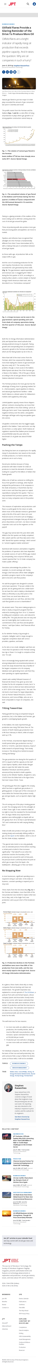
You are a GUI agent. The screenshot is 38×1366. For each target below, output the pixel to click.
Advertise (5, 1329)
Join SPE (4, 1298)
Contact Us (5, 1307)
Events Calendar (24, 1298)
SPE (20, 1294)
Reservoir (22, 1350)
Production (17, 1159)
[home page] (12, 4)
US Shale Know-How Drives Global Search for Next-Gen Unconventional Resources (23, 1197)
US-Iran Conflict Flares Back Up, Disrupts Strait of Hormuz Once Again (23, 1180)
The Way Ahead (23, 1311)
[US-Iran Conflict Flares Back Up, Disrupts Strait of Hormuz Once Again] (6, 1178)
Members (6, 1294)
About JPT (5, 1323)
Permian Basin (28, 1075)
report (12, 836)
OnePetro (22, 1304)
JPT (3, 1319)
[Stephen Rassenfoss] (8, 1088)
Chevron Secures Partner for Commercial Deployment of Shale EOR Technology (23, 1163)
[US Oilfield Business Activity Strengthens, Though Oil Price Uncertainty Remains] (6, 1213)
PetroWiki (22, 1307)
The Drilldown (29, 992)
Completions (23, 1327)
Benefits (4, 1301)
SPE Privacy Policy (24, 1314)
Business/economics (8, 24)
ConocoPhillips (23, 1071)
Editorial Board (6, 1326)
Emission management (19, 1068)
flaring (30, 1071)
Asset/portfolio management (22, 1192)
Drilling (21, 1333)
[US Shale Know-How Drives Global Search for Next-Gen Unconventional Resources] (6, 1195)
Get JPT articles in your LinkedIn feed (18, 1238)
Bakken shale (14, 1071)
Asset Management (24, 1339)
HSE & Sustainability (25, 1336)
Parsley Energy (19, 1075)
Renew (4, 1304)
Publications (22, 1301)
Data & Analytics (24, 1330)
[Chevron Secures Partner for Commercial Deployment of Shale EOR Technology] (6, 1161)
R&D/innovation (18, 1134)
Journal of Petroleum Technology (12, 67)
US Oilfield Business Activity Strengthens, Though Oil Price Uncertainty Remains (23, 1215)
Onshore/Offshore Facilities (24, 1343)
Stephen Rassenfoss (20, 1086)
